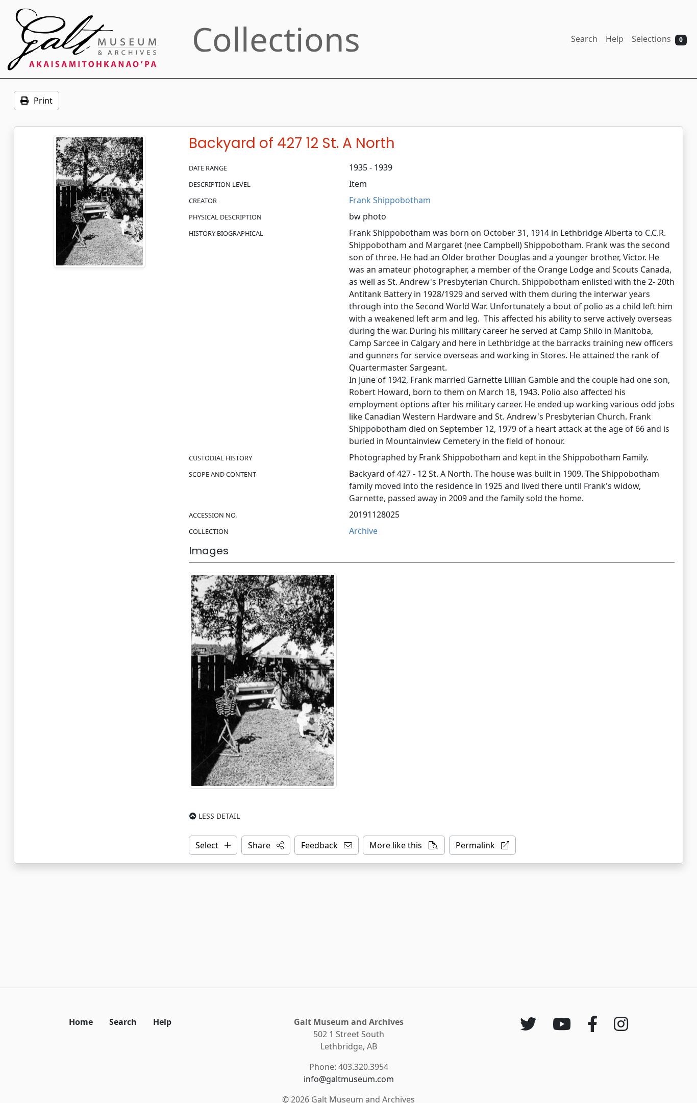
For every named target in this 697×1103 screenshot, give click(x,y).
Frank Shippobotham (390, 200)
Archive (363, 530)
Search (584, 38)
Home (81, 1021)
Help (615, 38)
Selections (657, 38)
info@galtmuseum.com (349, 1079)
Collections (276, 39)
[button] (265, 845)
